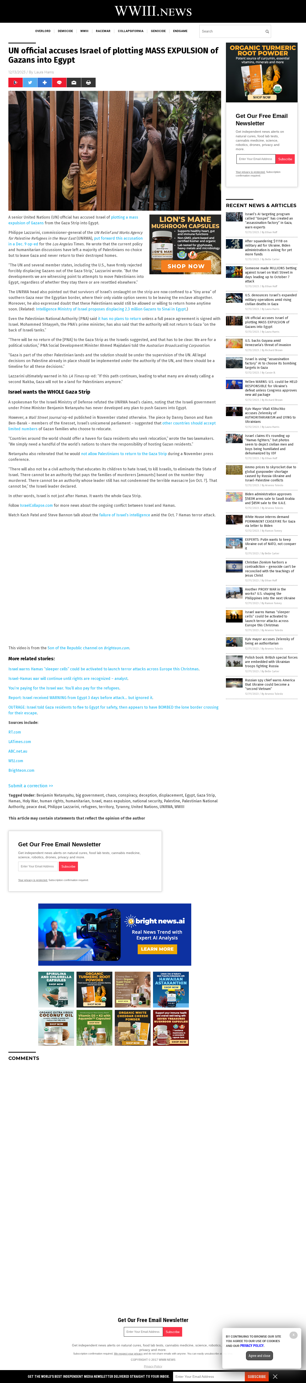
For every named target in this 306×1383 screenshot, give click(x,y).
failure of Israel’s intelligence (124, 515)
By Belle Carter (270, 259)
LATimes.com (19, 741)
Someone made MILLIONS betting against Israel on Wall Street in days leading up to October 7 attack (271, 274)
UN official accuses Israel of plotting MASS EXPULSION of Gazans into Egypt (267, 322)
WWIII (179, 806)
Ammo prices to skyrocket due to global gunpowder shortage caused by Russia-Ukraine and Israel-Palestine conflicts (270, 473)
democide (65, 31)
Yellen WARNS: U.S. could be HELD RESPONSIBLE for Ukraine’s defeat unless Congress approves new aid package (271, 388)
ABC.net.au (17, 751)
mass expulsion (117, 801)
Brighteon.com (21, 770)
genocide (158, 31)
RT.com (14, 732)
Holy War (30, 801)
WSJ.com (15, 761)
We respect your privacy (128, 1353)
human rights (52, 801)
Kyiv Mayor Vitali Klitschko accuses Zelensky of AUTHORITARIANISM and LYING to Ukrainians (270, 415)
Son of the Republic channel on (88, 648)
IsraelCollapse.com (36, 505)
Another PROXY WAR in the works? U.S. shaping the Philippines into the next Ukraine (270, 593)
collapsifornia (130, 31)
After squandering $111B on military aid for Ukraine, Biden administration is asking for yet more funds (268, 247)
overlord (42, 31)
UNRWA (166, 806)
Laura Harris (44, 72)
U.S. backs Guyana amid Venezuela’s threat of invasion (268, 343)
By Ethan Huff (269, 232)
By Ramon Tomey (272, 530)
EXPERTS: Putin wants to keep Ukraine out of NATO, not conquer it (270, 544)
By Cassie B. (269, 372)
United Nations (144, 806)
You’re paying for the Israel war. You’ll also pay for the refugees (63, 688)
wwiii (84, 31)
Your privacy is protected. (33, 880)
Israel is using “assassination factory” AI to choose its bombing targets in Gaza (270, 363)
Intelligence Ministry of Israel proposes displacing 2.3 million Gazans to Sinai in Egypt (111, 309)
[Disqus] (114, 1125)
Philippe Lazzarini (63, 806)
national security (147, 801)
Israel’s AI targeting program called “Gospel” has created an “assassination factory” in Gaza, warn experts (269, 220)
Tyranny (122, 806)
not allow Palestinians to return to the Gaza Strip (124, 454)
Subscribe (257, 1376)
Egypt (190, 795)
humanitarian (78, 801)
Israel (96, 801)
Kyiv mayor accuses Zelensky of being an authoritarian (269, 641)
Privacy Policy (153, 1366)
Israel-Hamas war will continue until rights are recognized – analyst (67, 678)
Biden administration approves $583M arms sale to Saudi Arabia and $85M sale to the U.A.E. (270, 498)
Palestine (172, 801)
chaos (111, 795)
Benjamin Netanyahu (55, 795)
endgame (180, 31)
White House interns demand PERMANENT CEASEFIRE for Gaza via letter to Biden (270, 521)
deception (148, 795)
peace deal (36, 806)
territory (106, 806)
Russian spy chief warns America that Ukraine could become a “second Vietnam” (270, 684)
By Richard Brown (272, 350)
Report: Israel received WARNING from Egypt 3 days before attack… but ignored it (80, 697)
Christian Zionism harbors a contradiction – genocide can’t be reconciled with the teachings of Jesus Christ (270, 569)
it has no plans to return (119, 318)
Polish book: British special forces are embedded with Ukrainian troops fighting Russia (271, 662)
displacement (171, 795)
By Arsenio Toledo (272, 485)
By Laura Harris (270, 309)
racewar (103, 31)
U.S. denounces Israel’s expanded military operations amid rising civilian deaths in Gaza (271, 299)
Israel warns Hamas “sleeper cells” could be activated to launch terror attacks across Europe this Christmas (103, 669)
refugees (89, 806)
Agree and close (259, 1356)
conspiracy (127, 795)
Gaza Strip (206, 795)
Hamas (14, 801)
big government (90, 795)
